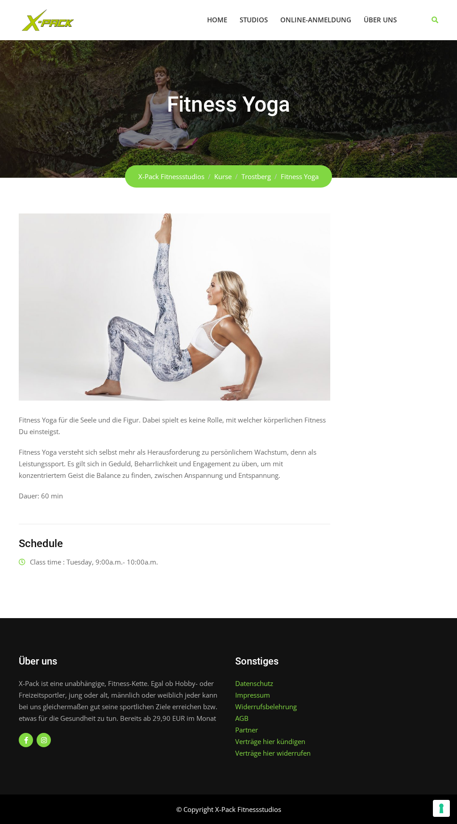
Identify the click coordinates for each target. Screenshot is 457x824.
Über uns (380, 19)
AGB (242, 718)
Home (217, 19)
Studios (254, 19)
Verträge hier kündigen (270, 741)
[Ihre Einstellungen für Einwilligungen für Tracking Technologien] (441, 808)
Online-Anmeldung (315, 19)
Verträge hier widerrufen (273, 753)
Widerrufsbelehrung (266, 706)
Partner (246, 729)
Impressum (252, 694)
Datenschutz (254, 683)
